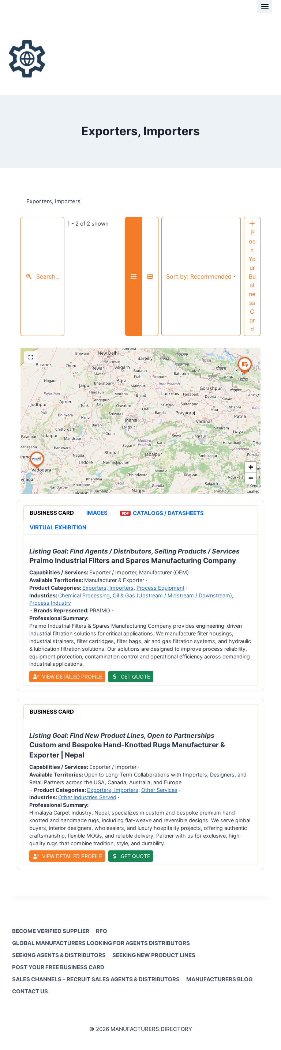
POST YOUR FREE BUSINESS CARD (58, 967)
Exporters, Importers (108, 588)
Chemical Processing (84, 595)
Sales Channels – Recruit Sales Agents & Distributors (96, 979)
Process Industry (50, 603)
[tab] (51, 513)
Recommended (199, 276)
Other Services (159, 789)
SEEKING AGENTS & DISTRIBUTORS (59, 955)
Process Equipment (160, 588)
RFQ (101, 931)
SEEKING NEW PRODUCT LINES (153, 955)
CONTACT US (30, 991)
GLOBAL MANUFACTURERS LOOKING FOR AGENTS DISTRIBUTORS (101, 943)
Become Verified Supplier (50, 931)
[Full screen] (30, 357)
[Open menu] (264, 6)
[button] (250, 467)
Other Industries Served (87, 797)
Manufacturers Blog (219, 979)
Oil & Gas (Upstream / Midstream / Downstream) (172, 595)
